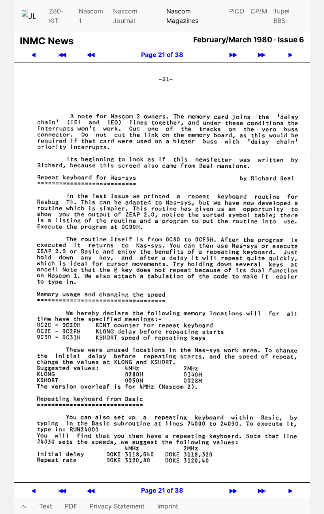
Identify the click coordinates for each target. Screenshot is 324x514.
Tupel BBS (281, 16)
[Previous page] (33, 55)
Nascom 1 (91, 16)
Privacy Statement (117, 506)
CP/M (259, 11)
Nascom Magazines (182, 16)
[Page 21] (162, 272)
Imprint (167, 506)
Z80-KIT (56, 16)
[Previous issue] (90, 55)
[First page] (62, 55)
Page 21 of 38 (162, 55)
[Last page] (261, 55)
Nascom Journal (125, 16)
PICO (236, 11)
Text (45, 506)
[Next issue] (233, 55)
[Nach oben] (23, 506)
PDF (71, 506)
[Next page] (290, 55)
